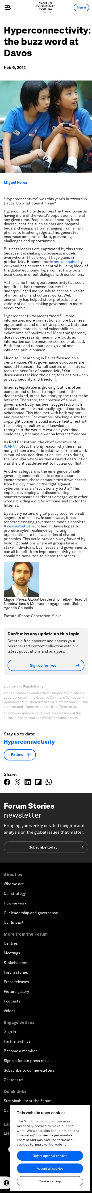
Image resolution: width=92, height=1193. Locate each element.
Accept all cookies (50, 1168)
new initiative (18, 526)
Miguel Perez (15, 182)
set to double (65, 261)
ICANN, (10, 446)
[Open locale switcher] (6, 1183)
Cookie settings (50, 1181)
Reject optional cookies (50, 1156)
